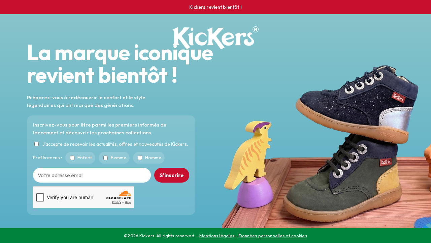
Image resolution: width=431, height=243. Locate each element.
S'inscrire (172, 174)
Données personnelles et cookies (273, 235)
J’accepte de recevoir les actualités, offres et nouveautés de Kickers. (115, 144)
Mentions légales (216, 235)
